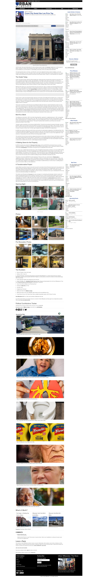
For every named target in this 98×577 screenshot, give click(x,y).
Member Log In (37, 1)
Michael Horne (19, 23)
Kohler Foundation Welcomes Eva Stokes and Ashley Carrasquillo (75, 190)
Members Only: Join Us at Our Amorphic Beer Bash (75, 42)
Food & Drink (49, 8)
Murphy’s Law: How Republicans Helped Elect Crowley (75, 132)
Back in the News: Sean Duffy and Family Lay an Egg (75, 50)
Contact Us (33, 552)
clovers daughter (72, 212)
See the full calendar (69, 228)
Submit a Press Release (20, 566)
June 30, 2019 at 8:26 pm (22, 535)
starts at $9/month (37, 545)
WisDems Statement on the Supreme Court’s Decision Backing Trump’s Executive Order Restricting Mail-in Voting (75, 75)
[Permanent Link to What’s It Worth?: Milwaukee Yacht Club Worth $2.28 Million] (40, 526)
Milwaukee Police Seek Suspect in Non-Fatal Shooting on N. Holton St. (76, 91)
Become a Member (73, 59)
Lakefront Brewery (51, 177)
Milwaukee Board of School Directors (25, 282)
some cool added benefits (25, 300)
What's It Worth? (28, 529)
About (17, 559)
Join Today (74, 64)
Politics (35, 8)
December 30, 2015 (19, 307)
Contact (17, 562)
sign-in (28, 550)
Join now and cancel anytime (21, 547)
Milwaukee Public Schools (35, 145)
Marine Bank (48, 126)
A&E (62, 8)
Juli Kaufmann (24, 147)
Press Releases (74, 71)
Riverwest (48, 67)
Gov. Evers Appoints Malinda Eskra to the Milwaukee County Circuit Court (76, 177)
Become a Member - (31, 1)
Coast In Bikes (30, 90)
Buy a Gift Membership (69, 67)
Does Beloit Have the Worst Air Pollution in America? (76, 23)
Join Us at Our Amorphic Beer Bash (22, 1)
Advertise (18, 561)
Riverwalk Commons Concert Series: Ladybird (74, 205)
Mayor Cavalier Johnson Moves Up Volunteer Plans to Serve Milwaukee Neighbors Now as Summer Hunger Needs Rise (76, 104)
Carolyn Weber (34, 89)
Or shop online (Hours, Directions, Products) (66, 571)
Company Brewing (26, 109)
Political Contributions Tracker (26, 303)
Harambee (31, 174)
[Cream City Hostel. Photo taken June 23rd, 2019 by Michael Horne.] (23, 192)
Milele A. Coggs (29, 290)
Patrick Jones (56, 157)
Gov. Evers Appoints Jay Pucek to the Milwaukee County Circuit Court (76, 165)
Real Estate (22, 8)
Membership (75, 8)
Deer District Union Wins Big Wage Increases (75, 14)
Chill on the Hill (72, 200)
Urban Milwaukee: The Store (68, 556)
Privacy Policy (18, 564)
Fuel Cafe (18, 177)
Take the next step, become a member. (44, 565)
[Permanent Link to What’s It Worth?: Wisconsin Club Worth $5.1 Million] (56, 526)
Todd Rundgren (72, 216)
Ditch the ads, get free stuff (42, 566)
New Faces (73, 162)
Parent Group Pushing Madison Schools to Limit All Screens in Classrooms (76, 32)
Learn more (41, 305)
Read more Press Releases (71, 118)
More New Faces (69, 196)
